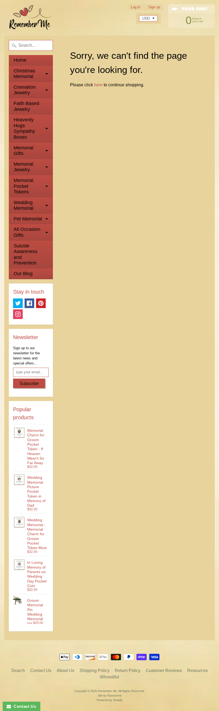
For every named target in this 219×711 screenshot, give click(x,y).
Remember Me (107, 691)
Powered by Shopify (110, 700)
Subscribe (29, 383)
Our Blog (23, 273)
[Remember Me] (31, 17)
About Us (65, 670)
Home (20, 60)
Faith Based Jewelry (26, 106)
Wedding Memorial (23, 205)
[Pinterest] (41, 303)
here (98, 85)
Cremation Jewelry (25, 90)
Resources (197, 670)
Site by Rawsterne (110, 695)
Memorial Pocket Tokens (23, 186)
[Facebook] (29, 303)
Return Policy (127, 670)
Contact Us (40, 670)
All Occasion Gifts (27, 232)
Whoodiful (109, 677)
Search (18, 670)
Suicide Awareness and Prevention (25, 254)
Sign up (154, 7)
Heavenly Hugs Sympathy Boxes (24, 128)
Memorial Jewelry (23, 167)
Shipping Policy (95, 670)
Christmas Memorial (24, 73)
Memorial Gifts (23, 150)
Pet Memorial (28, 219)
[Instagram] (18, 314)
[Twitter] (18, 303)
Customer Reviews (164, 670)
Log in (135, 7)
